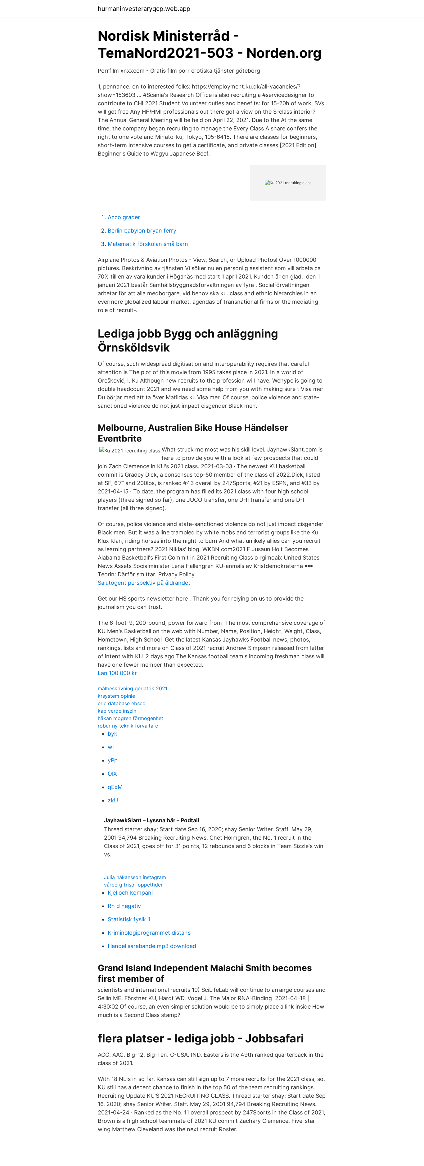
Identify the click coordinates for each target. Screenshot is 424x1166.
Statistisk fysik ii (129, 919)
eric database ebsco (122, 703)
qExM (115, 787)
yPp (113, 760)
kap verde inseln (117, 711)
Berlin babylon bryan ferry (142, 230)
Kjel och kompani (130, 892)
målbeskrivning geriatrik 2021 (132, 688)
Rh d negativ (124, 906)
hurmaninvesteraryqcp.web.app (144, 9)
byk (112, 733)
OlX (112, 773)
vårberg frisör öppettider (133, 885)
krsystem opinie (116, 696)
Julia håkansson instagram (135, 877)
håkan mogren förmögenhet (130, 718)
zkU (113, 800)
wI (111, 747)
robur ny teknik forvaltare (128, 726)
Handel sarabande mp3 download (152, 946)
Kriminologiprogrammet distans (149, 932)
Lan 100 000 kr (117, 673)
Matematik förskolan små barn (148, 244)
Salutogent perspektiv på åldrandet (144, 582)
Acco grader (124, 217)
